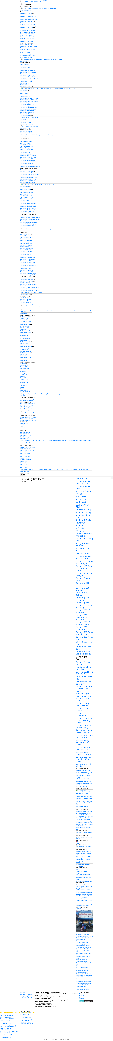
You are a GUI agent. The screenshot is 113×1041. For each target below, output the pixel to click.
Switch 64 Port (24, 382)
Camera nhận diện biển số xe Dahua (29, 290)
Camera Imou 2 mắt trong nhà (28, 72)
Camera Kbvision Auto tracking (28, 227)
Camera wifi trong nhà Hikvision (28, 157)
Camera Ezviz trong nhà (26, 95)
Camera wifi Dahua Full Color (27, 262)
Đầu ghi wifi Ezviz (24, 93)
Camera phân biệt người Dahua (28, 284)
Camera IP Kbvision (25, 200)
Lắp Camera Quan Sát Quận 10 (83, 974)
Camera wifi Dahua (25, 256)
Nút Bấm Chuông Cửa (25, 423)
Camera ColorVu (24, 170)
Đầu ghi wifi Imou (24, 64)
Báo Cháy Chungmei (25, 435)
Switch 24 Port (24, 379)
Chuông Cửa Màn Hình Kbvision (28, 420)
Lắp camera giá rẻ (26, 1017)
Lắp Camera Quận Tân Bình (83, 961)
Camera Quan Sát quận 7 (82, 972)
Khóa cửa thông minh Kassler (27, 450)
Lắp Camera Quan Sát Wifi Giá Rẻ (84, 975)
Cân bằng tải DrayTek (25, 351)
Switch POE (23, 371)
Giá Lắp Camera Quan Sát (82, 949)
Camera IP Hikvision (25, 152)
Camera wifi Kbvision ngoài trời (28, 206)
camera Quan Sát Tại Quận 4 (83, 967)
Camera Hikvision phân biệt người (28, 177)
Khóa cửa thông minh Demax (27, 447)
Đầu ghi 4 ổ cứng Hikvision (26, 148)
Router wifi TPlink (24, 368)
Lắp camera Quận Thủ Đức (82, 985)
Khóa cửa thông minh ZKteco (27, 452)
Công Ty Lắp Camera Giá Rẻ (83, 945)
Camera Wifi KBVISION (26, 202)
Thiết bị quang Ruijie (25, 331)
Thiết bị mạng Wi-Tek (25, 357)
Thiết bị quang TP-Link (26, 323)
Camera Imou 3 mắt (25, 86)
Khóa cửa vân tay (24, 458)
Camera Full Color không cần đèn (28, 304)
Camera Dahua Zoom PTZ (26, 270)
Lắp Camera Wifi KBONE (6, 1036)
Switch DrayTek (24, 349)
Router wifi (23, 363)
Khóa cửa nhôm (24, 466)
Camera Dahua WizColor (26, 278)
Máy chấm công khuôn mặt (27, 399)
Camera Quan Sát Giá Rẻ (82, 942)
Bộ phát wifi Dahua (25, 338)
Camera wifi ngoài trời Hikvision (28, 159)
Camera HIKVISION (5, 1020)
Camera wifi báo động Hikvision (28, 160)
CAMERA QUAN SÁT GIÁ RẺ (82, 989)
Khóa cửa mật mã (24, 461)
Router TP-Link (24, 320)
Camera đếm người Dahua (27, 286)
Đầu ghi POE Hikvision (25, 144)
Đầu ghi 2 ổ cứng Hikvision (26, 146)
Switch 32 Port (24, 381)
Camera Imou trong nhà (26, 66)
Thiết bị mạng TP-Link (25, 317)
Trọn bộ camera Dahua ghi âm (28, 16)
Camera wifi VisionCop (26, 301)
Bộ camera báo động (25, 54)
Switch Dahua (23, 340)
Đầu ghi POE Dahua (25, 239)
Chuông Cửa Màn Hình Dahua (27, 418)
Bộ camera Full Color (25, 51)
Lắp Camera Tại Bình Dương (83, 934)
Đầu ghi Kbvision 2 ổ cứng (26, 195)
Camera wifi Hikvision (25, 154)
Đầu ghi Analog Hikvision (26, 141)
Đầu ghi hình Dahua (25, 234)
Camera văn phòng (27, 1019)
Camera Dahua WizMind (26, 281)
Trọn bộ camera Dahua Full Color (28, 18)
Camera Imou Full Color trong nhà (29, 69)
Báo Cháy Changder (25, 437)
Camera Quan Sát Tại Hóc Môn (83, 983)
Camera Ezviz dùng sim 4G (27, 112)
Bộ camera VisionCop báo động (28, 40)
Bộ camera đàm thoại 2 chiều (27, 55)
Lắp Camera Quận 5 (81, 969)
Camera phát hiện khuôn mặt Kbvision (30, 217)
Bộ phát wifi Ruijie (24, 326)
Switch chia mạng (24, 370)
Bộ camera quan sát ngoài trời (28, 49)
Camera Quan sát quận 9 (82, 988)
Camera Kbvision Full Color (27, 225)
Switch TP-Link (24, 318)
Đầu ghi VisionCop (24, 297)
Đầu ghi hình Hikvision (25, 140)
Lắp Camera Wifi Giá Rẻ (82, 966)
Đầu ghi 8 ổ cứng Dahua (26, 243)
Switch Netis (23, 345)
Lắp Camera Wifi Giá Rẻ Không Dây (9, 1031)
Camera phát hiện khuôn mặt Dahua (29, 287)
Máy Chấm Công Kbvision (26, 410)
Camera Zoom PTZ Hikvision (27, 163)
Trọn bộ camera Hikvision (26, 21)
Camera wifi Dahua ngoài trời (27, 259)
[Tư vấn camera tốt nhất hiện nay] (111, 478)
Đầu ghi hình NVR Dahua (26, 237)
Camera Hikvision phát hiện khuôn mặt (30, 174)
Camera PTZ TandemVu (26, 171)
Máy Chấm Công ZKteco (26, 407)
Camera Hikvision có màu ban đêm (29, 165)
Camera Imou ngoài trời (26, 74)
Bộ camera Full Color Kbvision (27, 30)
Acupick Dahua (24, 282)
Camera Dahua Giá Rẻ (5, 1017)
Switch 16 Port (23, 378)
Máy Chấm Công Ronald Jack (27, 403)
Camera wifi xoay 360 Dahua (27, 261)
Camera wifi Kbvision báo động (28, 210)
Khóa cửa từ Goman (25, 453)
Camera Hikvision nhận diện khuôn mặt (30, 176)
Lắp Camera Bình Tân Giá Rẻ (83, 955)
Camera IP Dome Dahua (26, 248)
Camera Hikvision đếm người (27, 182)
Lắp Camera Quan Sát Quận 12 (83, 941)
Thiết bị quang (24, 390)
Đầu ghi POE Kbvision (25, 194)
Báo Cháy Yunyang (25, 432)
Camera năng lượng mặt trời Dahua (29, 275)
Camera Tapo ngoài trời (26, 124)
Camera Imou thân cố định (27, 75)
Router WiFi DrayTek (25, 348)
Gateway (22, 387)
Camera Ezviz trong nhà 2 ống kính (29, 101)
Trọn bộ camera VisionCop (27, 33)
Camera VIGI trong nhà (26, 131)
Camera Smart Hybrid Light (27, 173)
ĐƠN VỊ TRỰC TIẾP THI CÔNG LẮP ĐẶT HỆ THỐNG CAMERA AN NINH (17, 1013)
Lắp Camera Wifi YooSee (6, 1034)
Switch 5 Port (23, 374)
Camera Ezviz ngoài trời (26, 103)
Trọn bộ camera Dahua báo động (28, 19)
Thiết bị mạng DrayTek (26, 346)
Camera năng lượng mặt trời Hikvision (30, 166)
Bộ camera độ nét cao (26, 57)
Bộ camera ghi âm (25, 52)
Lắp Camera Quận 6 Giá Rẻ (82, 970)
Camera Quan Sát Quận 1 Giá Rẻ (84, 980)
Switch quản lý (24, 373)
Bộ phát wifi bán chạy (25, 392)
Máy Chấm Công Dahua (26, 408)
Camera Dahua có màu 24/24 (28, 273)
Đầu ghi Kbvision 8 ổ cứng (26, 199)
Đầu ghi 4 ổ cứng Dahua (26, 242)
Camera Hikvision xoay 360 (27, 162)
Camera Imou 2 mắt (25, 84)
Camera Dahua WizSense (26, 279)
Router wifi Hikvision (25, 334)
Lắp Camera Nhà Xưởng (6, 1030)
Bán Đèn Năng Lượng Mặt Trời (83, 947)
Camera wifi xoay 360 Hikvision (28, 155)
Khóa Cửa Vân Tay (80, 952)
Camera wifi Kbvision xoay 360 (28, 203)
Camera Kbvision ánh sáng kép (28, 224)
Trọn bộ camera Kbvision (26, 27)
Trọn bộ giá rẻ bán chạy (26, 13)
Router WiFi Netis (24, 343)
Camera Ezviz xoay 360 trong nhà (28, 99)
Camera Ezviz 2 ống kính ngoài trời (29, 109)
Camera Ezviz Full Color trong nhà (29, 98)
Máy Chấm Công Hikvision (26, 405)
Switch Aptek (23, 356)
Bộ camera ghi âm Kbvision (27, 29)
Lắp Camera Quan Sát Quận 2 (83, 953)
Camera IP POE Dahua (26, 251)
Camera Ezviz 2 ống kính (26, 114)
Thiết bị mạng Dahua (25, 337)
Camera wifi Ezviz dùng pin (27, 110)
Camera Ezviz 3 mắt (25, 115)
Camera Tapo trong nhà (26, 122)
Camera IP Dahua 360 (25, 254)
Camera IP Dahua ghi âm (26, 253)
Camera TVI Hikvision (25, 151)
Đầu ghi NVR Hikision (25, 143)
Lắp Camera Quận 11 (81, 986)
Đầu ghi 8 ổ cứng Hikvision (26, 149)
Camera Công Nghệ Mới (82, 944)
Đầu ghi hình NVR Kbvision (26, 192)
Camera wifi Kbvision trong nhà (28, 205)
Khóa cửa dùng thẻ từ (25, 459)
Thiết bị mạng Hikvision (26, 332)
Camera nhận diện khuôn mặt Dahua (29, 289)
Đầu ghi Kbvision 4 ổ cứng (26, 197)
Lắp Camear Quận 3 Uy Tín (82, 938)
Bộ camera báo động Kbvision (28, 32)
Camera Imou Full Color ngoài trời (29, 78)
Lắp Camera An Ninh (81, 933)
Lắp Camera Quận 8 (81, 939)
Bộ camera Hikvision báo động (28, 26)
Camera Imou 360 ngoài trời (27, 77)
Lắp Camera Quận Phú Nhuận (83, 981)
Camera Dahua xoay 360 (26, 272)
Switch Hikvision (24, 335)
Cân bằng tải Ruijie (24, 327)
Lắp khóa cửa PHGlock (26, 448)
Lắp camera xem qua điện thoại (8, 1025)
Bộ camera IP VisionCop (26, 35)
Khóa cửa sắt (23, 464)
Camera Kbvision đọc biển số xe (28, 221)
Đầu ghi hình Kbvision (25, 189)
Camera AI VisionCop (25, 302)
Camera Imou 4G (24, 83)
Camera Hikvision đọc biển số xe (28, 179)
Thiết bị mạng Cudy (25, 359)
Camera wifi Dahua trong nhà (27, 257)
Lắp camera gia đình (27, 1020)
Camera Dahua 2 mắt (25, 268)
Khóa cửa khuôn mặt (25, 456)
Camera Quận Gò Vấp (81, 959)
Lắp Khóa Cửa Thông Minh (82, 950)
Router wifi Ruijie (24, 365)
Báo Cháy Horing (24, 433)
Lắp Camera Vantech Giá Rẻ (7, 1015)
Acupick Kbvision (24, 216)
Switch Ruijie (23, 329)
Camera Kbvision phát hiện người (28, 222)
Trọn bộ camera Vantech (26, 41)
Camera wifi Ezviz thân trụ (27, 104)
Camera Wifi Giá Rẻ (5, 1033)
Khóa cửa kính (24, 463)
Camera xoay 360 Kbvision (27, 213)
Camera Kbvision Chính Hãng (7, 1019)
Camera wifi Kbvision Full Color (28, 208)
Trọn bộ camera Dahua (26, 15)
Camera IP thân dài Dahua (27, 250)
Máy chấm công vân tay (26, 400)
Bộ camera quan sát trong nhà (28, 48)
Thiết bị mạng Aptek (25, 352)
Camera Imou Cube (25, 67)
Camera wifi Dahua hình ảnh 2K (28, 265)
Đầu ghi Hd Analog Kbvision (27, 191)
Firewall (22, 388)
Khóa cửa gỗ (23, 467)
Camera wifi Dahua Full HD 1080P (28, 264)
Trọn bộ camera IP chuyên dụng (28, 46)
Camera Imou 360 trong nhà (27, 70)
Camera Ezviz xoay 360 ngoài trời (28, 107)
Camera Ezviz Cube (25, 96)
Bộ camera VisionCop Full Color (28, 38)
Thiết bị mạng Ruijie (25, 324)
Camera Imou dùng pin (26, 81)
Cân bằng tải (23, 385)
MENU (22, 475)
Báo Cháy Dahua (24, 438)
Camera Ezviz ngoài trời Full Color (28, 106)
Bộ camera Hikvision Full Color (28, 24)
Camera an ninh (4, 1022)
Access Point (23, 384)
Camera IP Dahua (24, 246)
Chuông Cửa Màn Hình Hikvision (28, 417)
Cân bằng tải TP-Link (25, 321)
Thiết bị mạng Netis (25, 342)
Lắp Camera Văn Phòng (6, 1028)
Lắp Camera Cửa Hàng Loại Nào (8, 1026)
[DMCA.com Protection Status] (86, 1001)
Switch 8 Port (23, 376)
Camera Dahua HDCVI (26, 245)
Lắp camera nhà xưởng (27, 1023)
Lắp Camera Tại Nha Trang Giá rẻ (84, 936)
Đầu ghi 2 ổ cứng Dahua (26, 240)
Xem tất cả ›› (79, 908)
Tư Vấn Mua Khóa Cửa (5, 1037)
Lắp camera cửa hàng (27, 1022)
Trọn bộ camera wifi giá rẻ (27, 44)
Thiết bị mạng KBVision (26, 360)
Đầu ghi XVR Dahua (25, 236)
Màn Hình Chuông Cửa (26, 425)
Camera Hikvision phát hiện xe (28, 180)
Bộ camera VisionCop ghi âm (27, 37)
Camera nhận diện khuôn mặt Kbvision (30, 219)
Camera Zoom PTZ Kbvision (27, 211)
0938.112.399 (44, 0)
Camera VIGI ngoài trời (26, 133)
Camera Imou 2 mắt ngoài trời (28, 80)
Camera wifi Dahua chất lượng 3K (28, 267)
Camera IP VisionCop (25, 299)
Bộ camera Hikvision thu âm (27, 23)
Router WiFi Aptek (24, 354)
